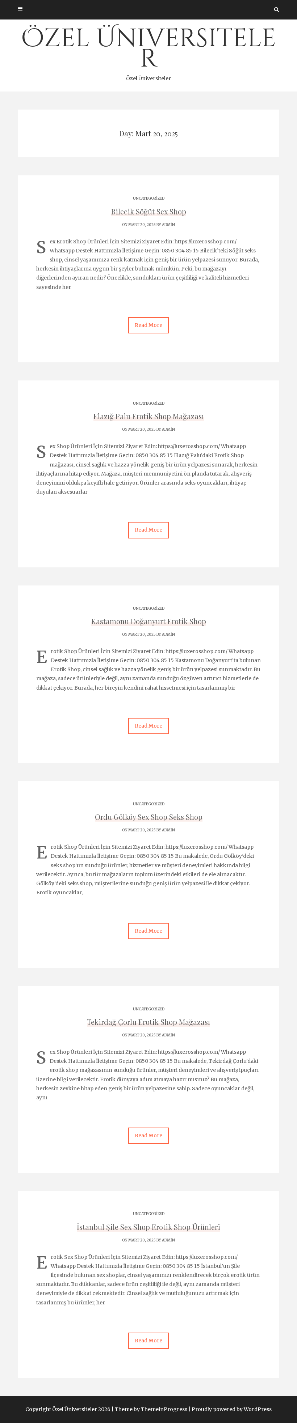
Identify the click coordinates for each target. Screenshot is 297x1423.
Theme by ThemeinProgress (151, 1409)
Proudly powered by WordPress (232, 1409)
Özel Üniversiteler (148, 52)
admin (168, 224)
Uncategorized (148, 198)
